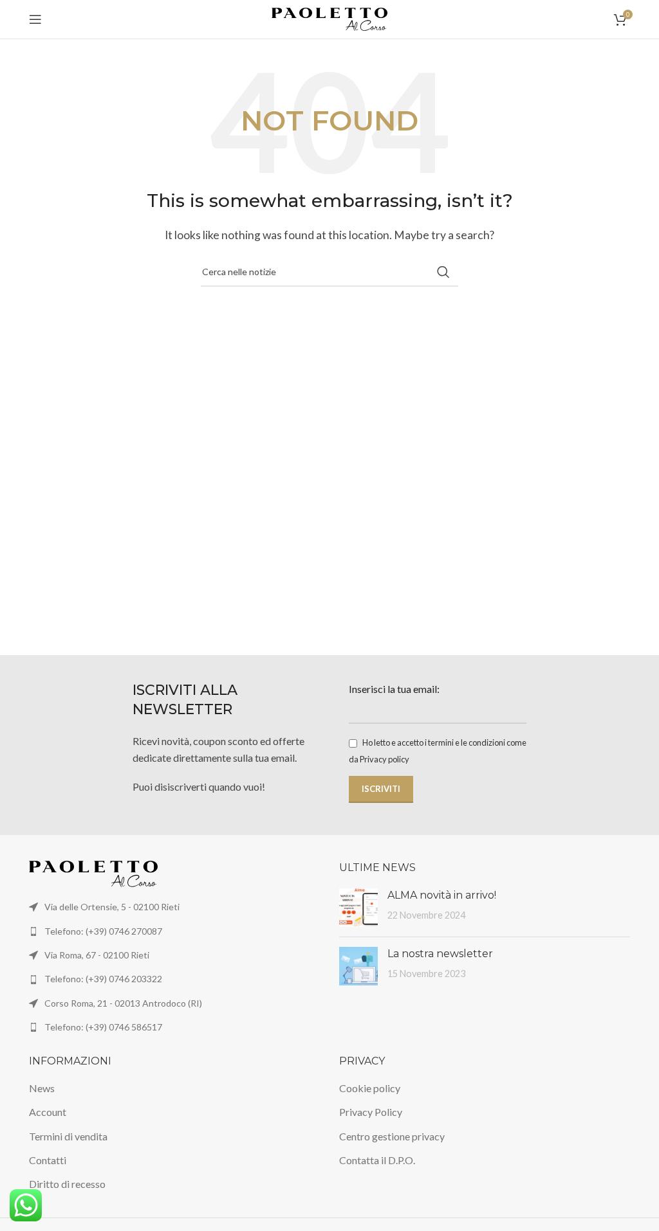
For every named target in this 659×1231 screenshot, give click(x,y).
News (42, 1088)
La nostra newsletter (440, 954)
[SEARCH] (443, 272)
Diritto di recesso (67, 1184)
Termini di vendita (68, 1136)
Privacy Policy (370, 1112)
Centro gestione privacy (392, 1136)
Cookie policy (369, 1088)
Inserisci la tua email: (394, 689)
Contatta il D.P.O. (377, 1160)
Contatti (47, 1160)
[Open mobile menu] (35, 19)
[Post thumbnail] (358, 907)
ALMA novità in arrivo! (441, 895)
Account (47, 1112)
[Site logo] (329, 18)
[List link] (174, 931)
